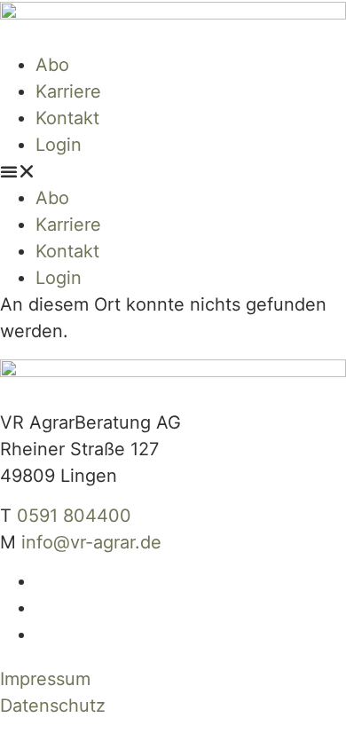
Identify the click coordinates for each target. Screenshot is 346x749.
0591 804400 (74, 515)
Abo (52, 64)
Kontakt (67, 118)
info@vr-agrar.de (91, 542)
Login (58, 144)
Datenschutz (53, 705)
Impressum (45, 679)
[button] (173, 171)
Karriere (68, 91)
